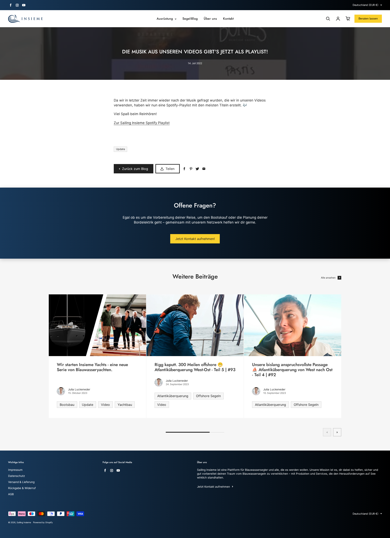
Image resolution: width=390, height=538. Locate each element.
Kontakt (228, 18)
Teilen (170, 169)
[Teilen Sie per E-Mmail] (203, 168)
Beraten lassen (368, 18)
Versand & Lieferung (21, 482)
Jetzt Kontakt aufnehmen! (195, 239)
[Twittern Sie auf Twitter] (197, 168)
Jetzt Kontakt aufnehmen (213, 486)
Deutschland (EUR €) (365, 4)
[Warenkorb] (348, 18)
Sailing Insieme (24, 522)
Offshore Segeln (208, 396)
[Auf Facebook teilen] (184, 168)
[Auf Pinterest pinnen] (190, 168)
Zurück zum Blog (135, 169)
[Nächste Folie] (337, 432)
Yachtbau (125, 405)
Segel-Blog (190, 18)
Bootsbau (67, 405)
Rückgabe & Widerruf (22, 488)
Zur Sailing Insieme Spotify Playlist (142, 123)
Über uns (210, 18)
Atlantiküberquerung (172, 396)
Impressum (15, 469)
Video (105, 405)
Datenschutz (16, 476)
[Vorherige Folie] (327, 432)
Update (120, 149)
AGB (11, 494)
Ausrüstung (165, 18)
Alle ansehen (328, 277)
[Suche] (328, 18)
